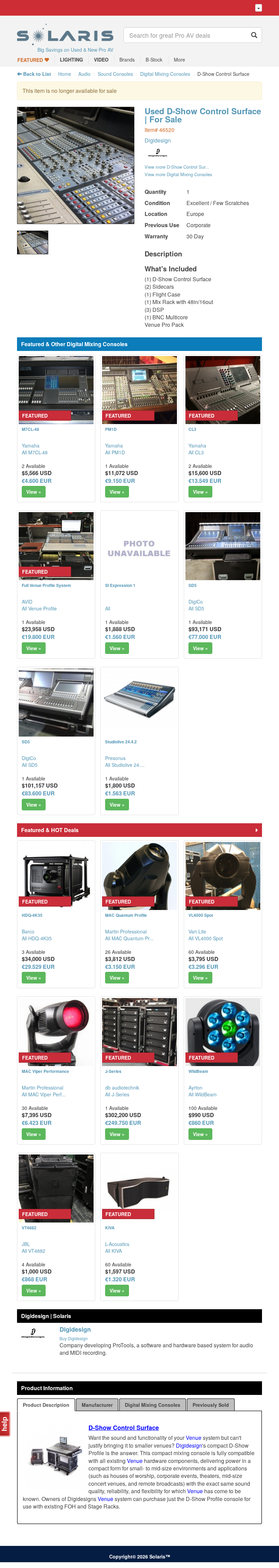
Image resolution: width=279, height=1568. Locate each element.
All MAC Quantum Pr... (129, 938)
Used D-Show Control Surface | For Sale (203, 115)
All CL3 (196, 452)
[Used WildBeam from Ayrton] (222, 1035)
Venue (193, 1437)
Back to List (36, 73)
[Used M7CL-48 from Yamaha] (56, 393)
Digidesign (158, 140)
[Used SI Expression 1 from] (139, 549)
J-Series (113, 1071)
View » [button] (33, 491)
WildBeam (198, 1071)
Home (64, 73)
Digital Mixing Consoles (165, 73)
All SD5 (196, 608)
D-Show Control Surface (123, 1427)
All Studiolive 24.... (125, 764)
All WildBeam (202, 1094)
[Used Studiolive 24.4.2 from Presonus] (139, 699)
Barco (28, 931)
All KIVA (113, 1250)
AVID (27, 601)
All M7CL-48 (35, 452)
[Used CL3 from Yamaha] (222, 393)
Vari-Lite (197, 931)
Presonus (115, 758)
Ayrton (195, 1087)
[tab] (46, 1404)
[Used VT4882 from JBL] (56, 1191)
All (107, 608)
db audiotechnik (122, 1087)
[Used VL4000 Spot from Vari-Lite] (222, 879)
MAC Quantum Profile (126, 915)
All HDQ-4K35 (37, 938)
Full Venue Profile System (46, 585)
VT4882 (29, 1228)
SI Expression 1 (120, 585)
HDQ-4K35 (32, 915)
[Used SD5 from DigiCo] (222, 549)
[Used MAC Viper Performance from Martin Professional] (56, 1035)
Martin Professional (126, 931)
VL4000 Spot (200, 915)
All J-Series (117, 1094)
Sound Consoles (115, 73)
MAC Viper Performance (45, 1071)
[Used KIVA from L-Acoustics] (139, 1191)
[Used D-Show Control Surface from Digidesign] (75, 220)
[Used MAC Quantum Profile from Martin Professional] (139, 879)
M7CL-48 (30, 429)
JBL (26, 1244)
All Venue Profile (39, 608)
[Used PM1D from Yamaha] (139, 393)
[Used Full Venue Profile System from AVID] (56, 549)
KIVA (110, 1228)
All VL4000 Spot (205, 938)
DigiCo (195, 601)
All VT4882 (33, 1250)
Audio (84, 73)
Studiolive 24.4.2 (121, 742)
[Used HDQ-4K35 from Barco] (56, 879)
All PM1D (115, 452)
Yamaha (30, 445)
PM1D (111, 429)
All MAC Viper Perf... (44, 1094)
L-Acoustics (117, 1244)
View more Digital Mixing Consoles (178, 174)
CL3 (192, 429)
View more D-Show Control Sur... (177, 167)
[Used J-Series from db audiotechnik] (139, 1035)
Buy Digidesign (74, 1338)
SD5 (192, 585)
